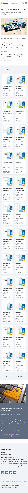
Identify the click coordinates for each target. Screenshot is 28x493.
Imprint (3, 485)
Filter (8, 69)
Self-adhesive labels (16, 465)
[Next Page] (21, 376)
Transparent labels (13, 467)
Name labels (13, 463)
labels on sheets (5, 436)
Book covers (12, 459)
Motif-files (7, 463)
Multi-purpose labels (22, 463)
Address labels (4, 459)
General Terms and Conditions (9, 487)
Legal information (10, 485)
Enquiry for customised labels (9, 431)
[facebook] (10, 472)
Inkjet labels (16, 461)
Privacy (17, 485)
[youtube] (14, 472)
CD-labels (18, 459)
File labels (10, 461)
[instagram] (2, 472)
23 (18, 376)
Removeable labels (6, 465)
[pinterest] (6, 472)
